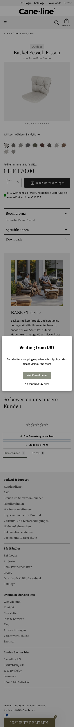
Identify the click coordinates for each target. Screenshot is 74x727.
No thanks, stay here (37, 383)
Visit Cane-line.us (37, 375)
